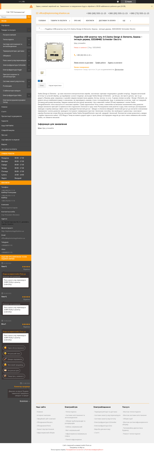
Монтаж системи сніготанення (134, 415)
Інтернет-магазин (44, 415)
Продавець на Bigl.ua (77, 447)
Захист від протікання (45, 429)
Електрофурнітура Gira (103, 426)
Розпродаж (7, 86)
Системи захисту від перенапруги (107, 415)
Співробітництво (7, 130)
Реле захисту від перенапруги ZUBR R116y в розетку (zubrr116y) (15, 282)
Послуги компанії (9, 35)
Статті (3, 111)
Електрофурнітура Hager (12, 70)
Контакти (90, 21)
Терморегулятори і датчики (13, 51)
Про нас (4, 135)
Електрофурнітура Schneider (105, 422)
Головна (42, 21)
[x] (41, 81)
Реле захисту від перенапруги (14, 60)
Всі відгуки (24, 401)
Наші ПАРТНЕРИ (7, 126)
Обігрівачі (7, 56)
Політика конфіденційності (94, 450)
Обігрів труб (128, 419)
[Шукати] (28, 17)
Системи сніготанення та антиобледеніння (12, 45)
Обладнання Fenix (44, 426)
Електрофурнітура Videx (12, 95)
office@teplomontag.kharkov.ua (13, 238)
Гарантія (4, 121)
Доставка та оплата (9, 149)
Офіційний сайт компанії (46, 419)
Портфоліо (5, 25)
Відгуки (4, 144)
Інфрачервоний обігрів (46, 433)
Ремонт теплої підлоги (131, 434)
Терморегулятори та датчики (105, 412)
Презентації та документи (11, 116)
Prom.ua (88, 445)
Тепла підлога (8, 39)
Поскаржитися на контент (75, 450)
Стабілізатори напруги (11, 91)
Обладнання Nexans (45, 422)
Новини (4, 107)
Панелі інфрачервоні (74, 439)
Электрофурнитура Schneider (14, 65)
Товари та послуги (8, 30)
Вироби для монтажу (102, 429)
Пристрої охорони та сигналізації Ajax (11, 75)
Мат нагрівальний (73, 430)
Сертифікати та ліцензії (10, 140)
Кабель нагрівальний (74, 427)
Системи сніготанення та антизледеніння (75, 416)
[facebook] (39, 81)
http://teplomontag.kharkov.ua (12, 231)
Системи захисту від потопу (13, 81)
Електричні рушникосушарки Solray (14, 101)
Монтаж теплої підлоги (132, 412)
